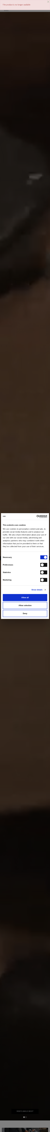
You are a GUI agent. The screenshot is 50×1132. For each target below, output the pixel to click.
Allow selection (25, 605)
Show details (36, 590)
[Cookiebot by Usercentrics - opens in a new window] (36, 516)
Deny (25, 613)
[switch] (43, 565)
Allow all (25, 597)
